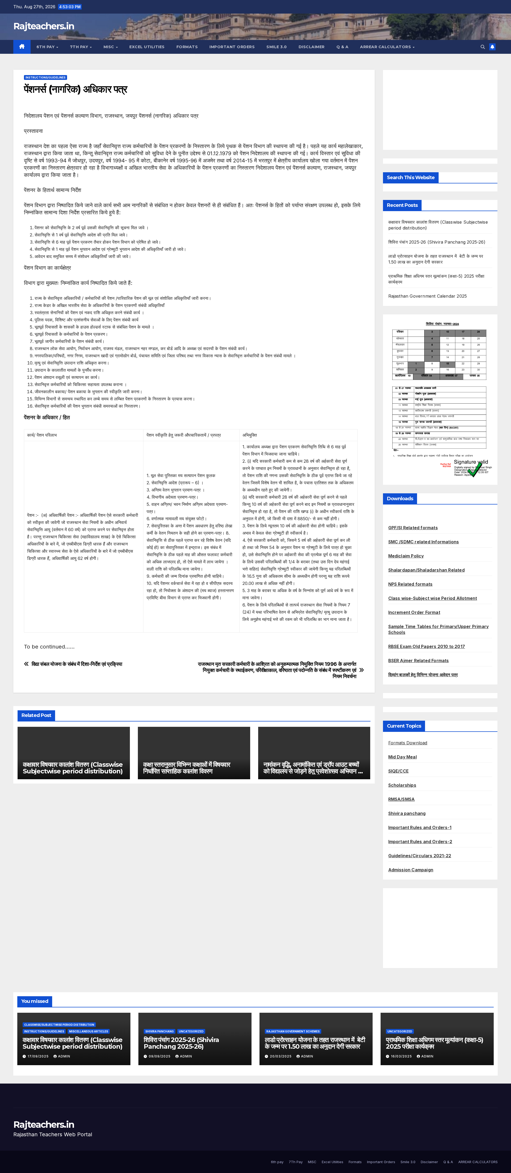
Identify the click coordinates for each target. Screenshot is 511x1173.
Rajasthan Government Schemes (293, 1031)
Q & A (342, 46)
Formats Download (407, 742)
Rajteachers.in (43, 26)
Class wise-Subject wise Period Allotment (432, 598)
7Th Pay (79, 46)
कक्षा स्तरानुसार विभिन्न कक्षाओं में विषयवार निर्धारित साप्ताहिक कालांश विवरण (186, 768)
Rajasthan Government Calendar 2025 (427, 296)
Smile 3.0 (276, 46)
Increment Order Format (414, 612)
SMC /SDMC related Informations (423, 541)
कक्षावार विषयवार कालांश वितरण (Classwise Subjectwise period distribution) (73, 768)
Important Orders (232, 46)
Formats (187, 46)
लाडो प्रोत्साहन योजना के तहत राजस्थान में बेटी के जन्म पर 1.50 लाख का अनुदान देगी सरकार (315, 1043)
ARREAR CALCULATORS (386, 46)
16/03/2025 (402, 1056)
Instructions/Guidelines (45, 77)
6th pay (46, 46)
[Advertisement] (440, 110)
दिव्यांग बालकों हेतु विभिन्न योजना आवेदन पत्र (423, 674)
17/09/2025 (39, 1056)
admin (64, 1056)
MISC (110, 46)
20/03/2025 (281, 1056)
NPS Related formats (410, 584)
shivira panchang (159, 1031)
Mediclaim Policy (406, 556)
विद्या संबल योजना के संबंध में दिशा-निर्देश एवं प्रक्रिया (77, 664)
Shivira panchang (407, 813)
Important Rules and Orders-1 (420, 827)
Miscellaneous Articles (88, 1031)
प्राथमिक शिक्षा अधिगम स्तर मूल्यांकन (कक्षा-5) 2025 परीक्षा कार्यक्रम (434, 1043)
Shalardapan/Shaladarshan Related (426, 570)
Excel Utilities (147, 46)
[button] (483, 47)
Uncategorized (191, 1031)
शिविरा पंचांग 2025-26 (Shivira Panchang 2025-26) (436, 242)
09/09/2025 (160, 1056)
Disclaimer (312, 46)
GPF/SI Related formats (413, 527)
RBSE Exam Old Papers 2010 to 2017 (426, 646)
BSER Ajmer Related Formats (418, 660)
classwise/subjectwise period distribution (59, 1024)
